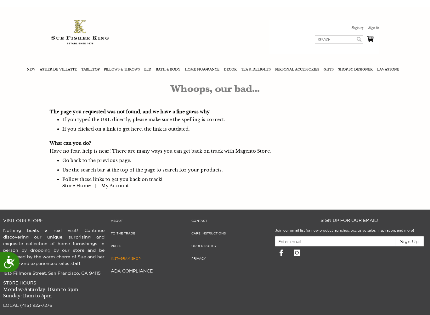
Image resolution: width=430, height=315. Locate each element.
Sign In (373, 28)
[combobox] (339, 39)
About (117, 220)
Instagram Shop (126, 258)
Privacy (198, 258)
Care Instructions (208, 233)
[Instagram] (297, 252)
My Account (115, 185)
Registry (357, 28)
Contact (199, 220)
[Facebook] (281, 252)
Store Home (76, 185)
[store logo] (80, 33)
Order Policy (204, 246)
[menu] (215, 70)
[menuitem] (32, 70)
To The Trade (123, 233)
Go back (71, 160)
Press (116, 246)
